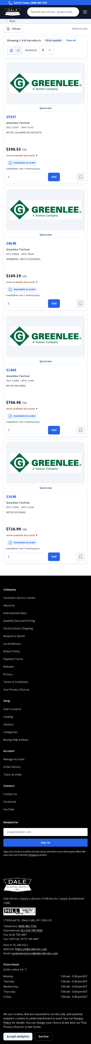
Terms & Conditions (15, 682)
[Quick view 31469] (45, 336)
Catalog (8, 717)
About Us (9, 605)
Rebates (8, 667)
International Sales (15, 613)
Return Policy (11, 651)
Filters (16, 29)
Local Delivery (12, 644)
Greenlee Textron (18, 123)
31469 (11, 370)
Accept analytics (18, 1036)
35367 (11, 117)
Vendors (8, 724)
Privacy (8, 674)
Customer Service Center (19, 598)
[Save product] (80, 177)
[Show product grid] (11, 50)
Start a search (12, 709)
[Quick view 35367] (45, 83)
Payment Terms (13, 659)
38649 (11, 243)
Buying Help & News (15, 740)
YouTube (8, 809)
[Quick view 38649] (45, 209)
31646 (11, 496)
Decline (44, 1036)
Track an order (12, 775)
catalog (32, 855)
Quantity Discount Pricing (19, 621)
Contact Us (10, 794)
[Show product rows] (18, 50)
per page (31, 50)
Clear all (71, 40)
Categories (10, 732)
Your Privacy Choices (16, 690)
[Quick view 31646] (45, 462)
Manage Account (13, 759)
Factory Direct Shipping (18, 628)
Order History (12, 767)
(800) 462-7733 (39, 3)
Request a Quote (14, 636)
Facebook (9, 802)
